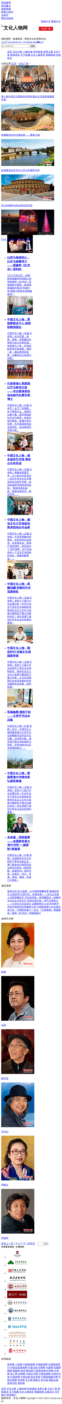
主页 (13, 63)
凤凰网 (57, 1367)
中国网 (49, 1367)
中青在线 (25, 1377)
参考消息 (12, 1383)
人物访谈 (28, 52)
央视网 (21, 1374)
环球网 (50, 1370)
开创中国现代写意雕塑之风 (21, 907)
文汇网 (29, 1380)
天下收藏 (25, 55)
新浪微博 (6, 2)
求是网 (21, 1380)
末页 (32, 1243)
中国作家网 (45, 1374)
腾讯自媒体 (7, 18)
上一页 (9, 1243)
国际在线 (53, 1380)
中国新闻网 (29, 1364)
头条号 (4, 15)
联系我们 (11, 1395)
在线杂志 (49, 1392)
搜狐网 (16, 1370)
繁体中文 (56, 21)
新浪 (22, 1370)
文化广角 (23, 63)
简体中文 (46, 21)
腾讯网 (29, 1370)
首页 (9, 52)
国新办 (36, 1380)
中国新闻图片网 (49, 1377)
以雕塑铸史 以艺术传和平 (45, 904)
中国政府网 (42, 1364)
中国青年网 (40, 1370)
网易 (9, 1370)
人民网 (18, 1364)
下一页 (26, 1243)
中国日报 (32, 1367)
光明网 (41, 1367)
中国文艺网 (32, 1374)
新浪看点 (6, 5)
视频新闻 (50, 55)
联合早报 (35, 1377)
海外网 (21, 1383)
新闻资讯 (15, 55)
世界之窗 (48, 52)
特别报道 (38, 52)
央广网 (13, 1374)
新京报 (44, 1380)
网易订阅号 (7, 12)
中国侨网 (15, 1377)
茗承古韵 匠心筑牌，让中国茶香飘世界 (28, 891)
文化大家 (17, 52)
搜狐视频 (6, 9)
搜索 (33, 46)
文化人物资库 (38, 55)
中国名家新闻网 (18, 1367)
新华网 (10, 1364)
